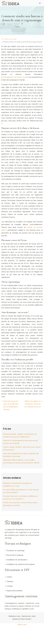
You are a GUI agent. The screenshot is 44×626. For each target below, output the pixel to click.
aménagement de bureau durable (15, 77)
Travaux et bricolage (10, 39)
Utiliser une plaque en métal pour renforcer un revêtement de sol (33, 404)
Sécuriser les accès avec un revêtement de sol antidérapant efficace (10, 405)
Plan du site (22, 624)
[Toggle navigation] (39, 3)
